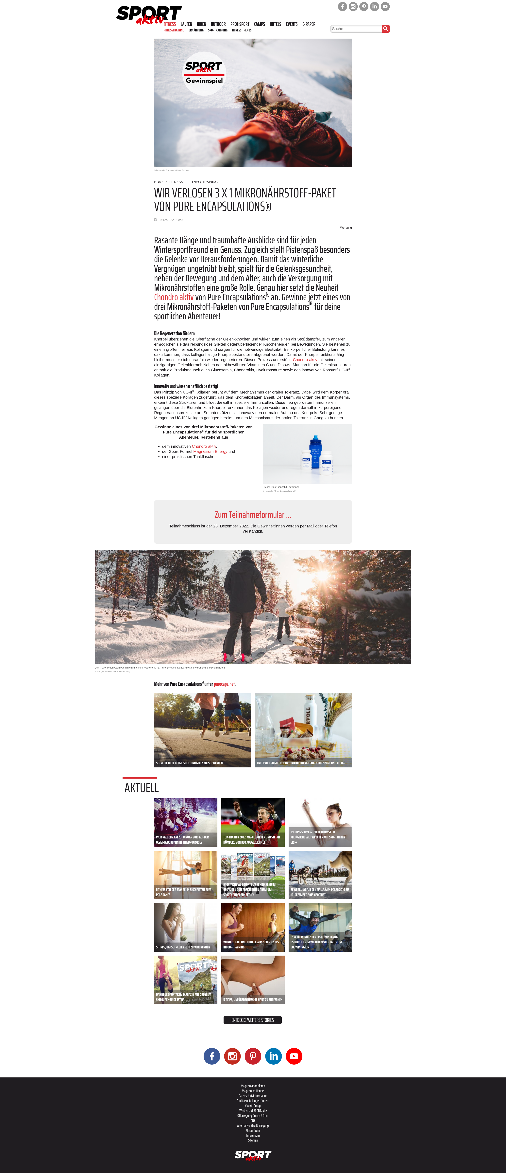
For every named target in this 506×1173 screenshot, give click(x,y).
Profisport (239, 24)
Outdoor (218, 24)
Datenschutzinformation (253, 1095)
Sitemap (253, 1140)
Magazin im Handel (253, 1091)
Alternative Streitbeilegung (253, 1125)
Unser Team (253, 1130)
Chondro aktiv (174, 297)
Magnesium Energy (210, 451)
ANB (253, 1120)
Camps (259, 24)
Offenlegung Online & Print (253, 1115)
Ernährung (196, 30)
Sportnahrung (218, 30)
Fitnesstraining (174, 30)
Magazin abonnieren (253, 1086)
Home (159, 182)
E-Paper (308, 24)
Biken (201, 24)
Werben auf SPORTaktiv (253, 1110)
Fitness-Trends (241, 30)
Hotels (275, 24)
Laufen (186, 24)
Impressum (253, 1135)
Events (292, 24)
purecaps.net (224, 684)
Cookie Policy (253, 1105)
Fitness (170, 24)
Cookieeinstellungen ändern (253, 1100)
